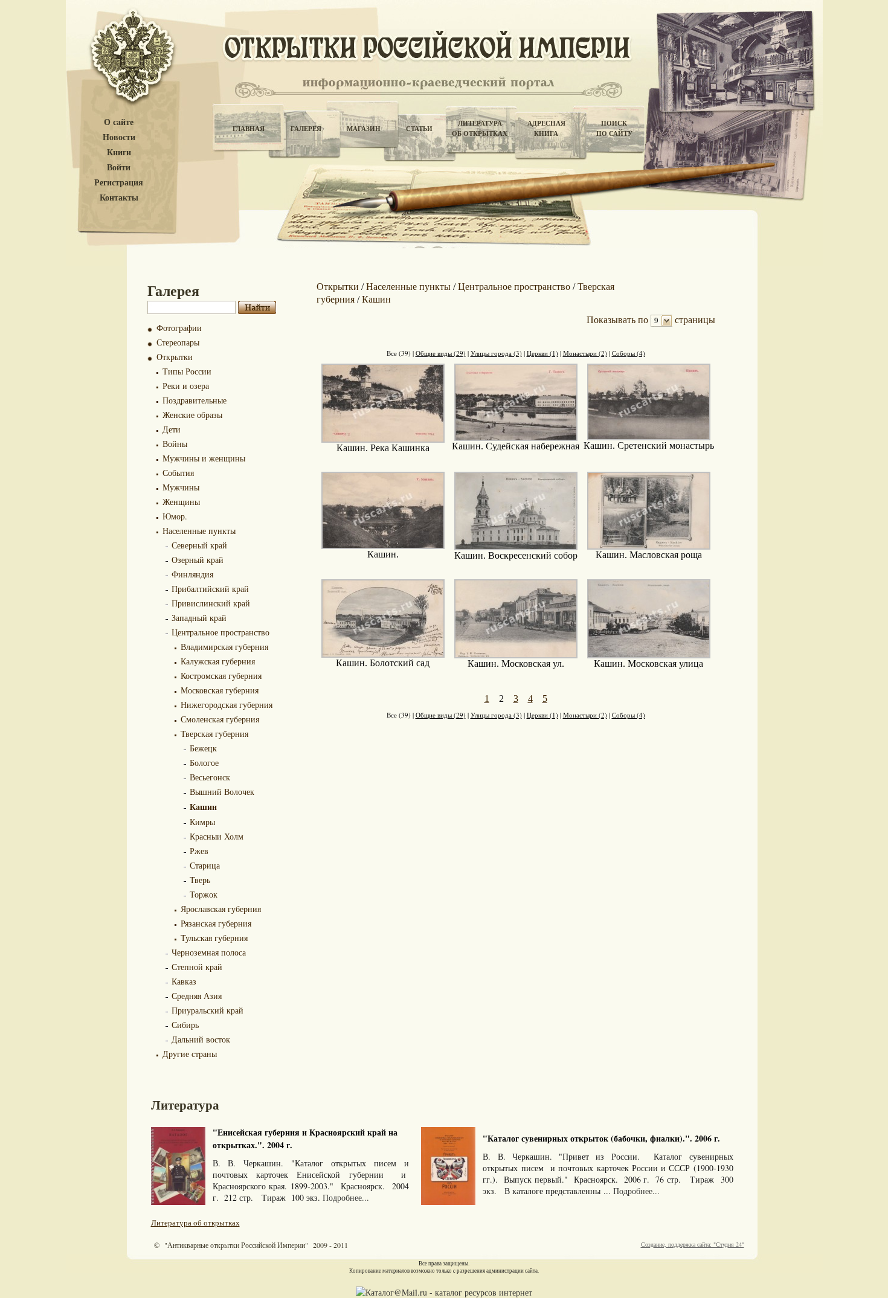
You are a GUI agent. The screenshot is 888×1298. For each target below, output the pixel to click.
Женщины (181, 501)
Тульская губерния (214, 937)
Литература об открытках (195, 1222)
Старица (205, 865)
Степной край (197, 966)
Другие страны (189, 1053)
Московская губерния (220, 690)
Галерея (306, 128)
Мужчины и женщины (203, 458)
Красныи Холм (216, 836)
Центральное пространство (220, 632)
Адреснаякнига (546, 128)
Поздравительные (194, 400)
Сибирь (185, 1024)
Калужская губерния (218, 661)
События (178, 472)
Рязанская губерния (216, 923)
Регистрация (118, 182)
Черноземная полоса (209, 952)
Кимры (202, 821)
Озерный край (198, 559)
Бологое (204, 762)
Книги (119, 152)
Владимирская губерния (224, 646)
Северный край (199, 545)
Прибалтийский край (210, 588)
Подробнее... (346, 1197)
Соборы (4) (628, 353)
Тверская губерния (214, 733)
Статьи (419, 128)
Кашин (203, 806)
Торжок (203, 894)
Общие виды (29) (441, 353)
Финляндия (192, 574)
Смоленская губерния (220, 719)
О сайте (119, 122)
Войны (174, 443)
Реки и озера (185, 385)
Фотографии (179, 327)
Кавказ (184, 981)
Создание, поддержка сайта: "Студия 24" (692, 1244)
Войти (118, 167)
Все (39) (399, 353)
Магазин (364, 128)
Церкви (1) (542, 353)
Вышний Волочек (222, 791)
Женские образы (192, 414)
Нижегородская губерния (226, 704)
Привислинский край (211, 603)
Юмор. (174, 516)
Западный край (199, 617)
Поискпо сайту (614, 128)
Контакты (119, 197)
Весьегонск (210, 777)
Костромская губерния (221, 675)
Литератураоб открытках (479, 128)
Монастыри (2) (585, 353)
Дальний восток (201, 1039)
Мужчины (180, 487)
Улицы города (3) (496, 353)
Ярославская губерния (221, 908)
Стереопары (177, 342)
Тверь (200, 879)
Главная (249, 128)
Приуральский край (207, 1010)
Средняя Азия (197, 995)
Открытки (174, 356)
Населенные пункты (199, 530)
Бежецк (203, 748)
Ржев (199, 850)
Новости (119, 137)
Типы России (186, 371)
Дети (171, 429)
